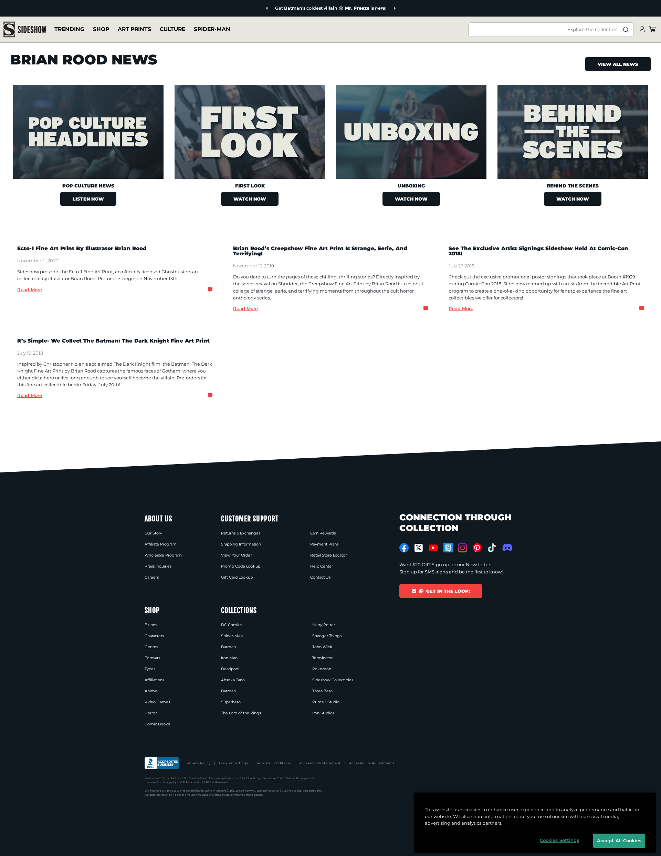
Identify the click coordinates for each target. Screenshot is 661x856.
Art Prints (134, 29)
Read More (29, 289)
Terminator (322, 657)
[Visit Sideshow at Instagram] (462, 547)
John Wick (322, 646)
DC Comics (231, 624)
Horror (151, 713)
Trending (69, 29)
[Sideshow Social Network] (448, 547)
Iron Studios (323, 713)
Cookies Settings (233, 763)
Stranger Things (327, 635)
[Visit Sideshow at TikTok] (491, 547)
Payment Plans (324, 544)
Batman (228, 646)
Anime (151, 691)
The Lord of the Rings (241, 713)
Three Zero (322, 691)
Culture (172, 29)
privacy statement (227, 794)
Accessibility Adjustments (372, 763)
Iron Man (229, 657)
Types (150, 668)
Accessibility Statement (319, 763)
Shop (101, 29)
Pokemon (321, 668)
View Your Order (236, 555)
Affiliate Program (161, 544)
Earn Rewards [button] (323, 533)
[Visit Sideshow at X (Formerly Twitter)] (418, 548)
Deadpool (230, 668)
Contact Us (320, 577)
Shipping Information (241, 544)
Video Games (157, 702)
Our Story (153, 533)
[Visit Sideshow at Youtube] (433, 547)
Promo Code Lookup (240, 566)
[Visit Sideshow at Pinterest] (477, 547)
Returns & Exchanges (240, 533)
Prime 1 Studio (325, 702)
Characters (154, 635)
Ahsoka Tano (233, 679)
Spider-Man (212, 29)
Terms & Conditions (273, 763)
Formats (152, 657)
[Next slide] (394, 8)
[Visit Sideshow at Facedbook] (404, 547)
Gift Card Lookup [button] (237, 577)
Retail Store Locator (328, 555)
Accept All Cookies (619, 840)
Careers (152, 577)
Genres (151, 646)
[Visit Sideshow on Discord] (506, 547)
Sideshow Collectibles (332, 679)
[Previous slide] (267, 8)
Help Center (321, 566)
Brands (151, 624)
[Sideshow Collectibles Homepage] (24, 29)
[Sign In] (642, 29)
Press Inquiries (158, 566)
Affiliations (154, 679)
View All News (618, 64)
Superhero (231, 702)
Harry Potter (323, 624)
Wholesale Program (163, 555)
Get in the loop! (448, 591)
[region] (535, 823)
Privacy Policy (198, 763)
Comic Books (157, 724)
